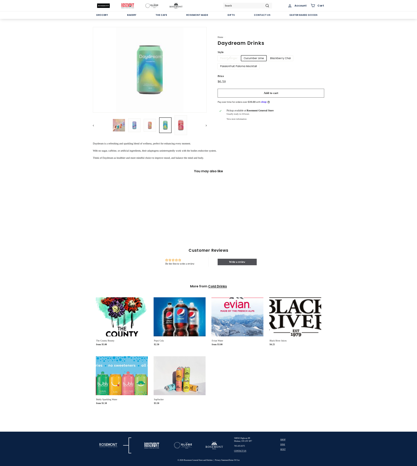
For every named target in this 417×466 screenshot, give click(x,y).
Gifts (231, 15)
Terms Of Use (234, 460)
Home (220, 37)
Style (221, 52)
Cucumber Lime (254, 58)
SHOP (283, 439)
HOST (283, 449)
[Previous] (95, 125)
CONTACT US (240, 451)
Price (221, 76)
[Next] (205, 125)
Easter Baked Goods (304, 15)
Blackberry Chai (280, 58)
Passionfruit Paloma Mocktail (238, 66)
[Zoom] (150, 69)
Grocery (102, 15)
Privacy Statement (222, 460)
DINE (282, 444)
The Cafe (161, 15)
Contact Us (262, 15)
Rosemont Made (197, 15)
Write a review (237, 262)
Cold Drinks (217, 286)
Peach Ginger (228, 58)
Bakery (131, 15)
